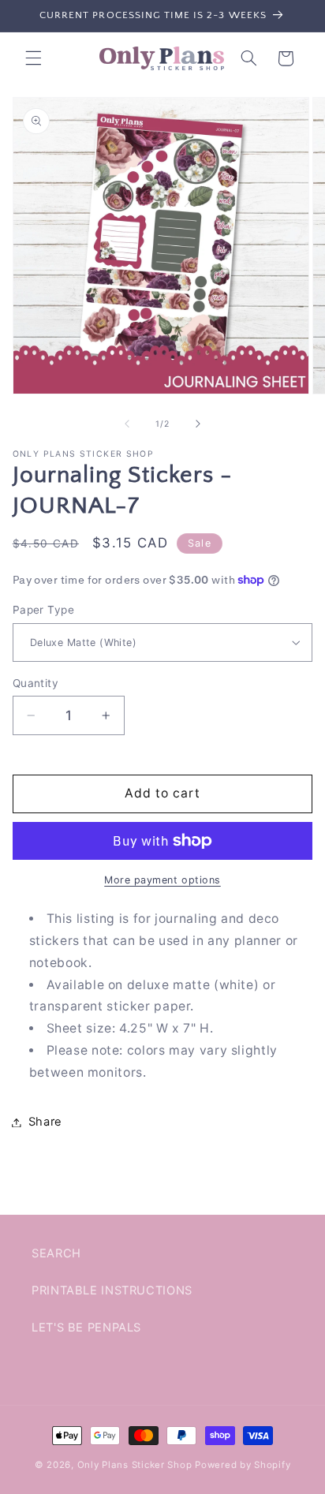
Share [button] (45, 1122)
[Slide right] (198, 424)
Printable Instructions (112, 1290)
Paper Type (43, 609)
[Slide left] (127, 424)
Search (56, 1253)
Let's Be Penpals (86, 1327)
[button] (33, 58)
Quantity (35, 683)
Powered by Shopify (242, 1464)
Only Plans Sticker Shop (134, 1464)
